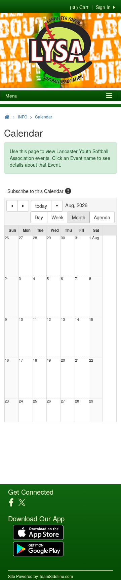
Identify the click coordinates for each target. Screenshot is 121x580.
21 (77, 360)
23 (7, 401)
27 (21, 238)
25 (35, 401)
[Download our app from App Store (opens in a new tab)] (38, 531)
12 (49, 319)
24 (21, 401)
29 (49, 238)
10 (21, 319)
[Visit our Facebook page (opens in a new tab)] (13, 502)
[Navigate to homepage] (7, 116)
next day (23, 206)
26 (7, 238)
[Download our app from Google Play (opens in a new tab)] (38, 548)
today (41, 205)
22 (91, 360)
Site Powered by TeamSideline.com (40, 576)
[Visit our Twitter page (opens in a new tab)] (24, 502)
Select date (57, 206)
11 (35, 319)
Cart (79, 7)
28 (35, 238)
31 (77, 238)
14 (77, 319)
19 (49, 360)
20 (63, 360)
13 (63, 319)
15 (91, 319)
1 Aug (94, 238)
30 (63, 238)
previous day (12, 206)
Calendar (43, 116)
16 (7, 360)
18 (35, 360)
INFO (22, 116)
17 (21, 360)
